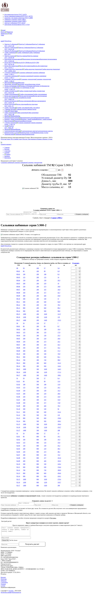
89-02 (18, 274)
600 (24, 302)
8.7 (58, 326)
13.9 (59, 384)
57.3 (59, 351)
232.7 (59, 427)
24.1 (59, 341)
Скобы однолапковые (25, 94)
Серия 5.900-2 (56, 218)
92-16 (18, 482)
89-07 (18, 289)
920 (45, 311)
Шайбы (12, 116)
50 (23, 268)
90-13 (18, 363)
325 (45, 289)
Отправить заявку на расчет (42, 501)
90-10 (18, 354)
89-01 (18, 271)
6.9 (58, 271)
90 (17, 323)
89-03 (18, 277)
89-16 (18, 317)
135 (59, 317)
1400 (24, 320)
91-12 (18, 415)
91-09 (18, 406)
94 (58, 409)
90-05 (18, 338)
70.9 (59, 354)
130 (38, 323)
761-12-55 (8, 28)
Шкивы (12, 129)
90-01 (18, 326)
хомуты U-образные (14, 23)
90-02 (18, 329)
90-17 (18, 375)
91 (17, 378)
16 (58, 283)
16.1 (59, 436)
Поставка (53, 518)
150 (24, 280)
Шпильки (14, 82)
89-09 (18, 295)
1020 (45, 314)
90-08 (18, 348)
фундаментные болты (15, 14)
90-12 (18, 360)
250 (24, 286)
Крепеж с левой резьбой (28, 119)
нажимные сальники (15, 21)
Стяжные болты (20, 109)
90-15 (18, 369)
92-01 (18, 436)
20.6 (59, 338)
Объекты (3, 580)
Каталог (3, 577)
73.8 (59, 403)
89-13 (18, 308)
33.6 (59, 442)
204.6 (59, 473)
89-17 (18, 320)
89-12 (18, 305)
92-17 (18, 485)
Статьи (3, 585)
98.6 (59, 311)
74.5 (59, 455)
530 (45, 299)
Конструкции (18, 121)
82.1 (59, 357)
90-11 (18, 357)
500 (24, 299)
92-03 (18, 442)
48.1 (59, 452)
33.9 (59, 396)
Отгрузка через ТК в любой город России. (27, 139)
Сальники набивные (7, 162)
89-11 (18, 302)
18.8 (59, 286)
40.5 (59, 449)
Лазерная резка (19, 134)
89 (17, 268)
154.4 (59, 467)
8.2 (58, 274)
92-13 (18, 473)
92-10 (18, 464)
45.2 (59, 445)
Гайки (11, 111)
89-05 (18, 283)
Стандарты (4, 582)
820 (45, 308)
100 (24, 274)
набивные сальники (15, 19)
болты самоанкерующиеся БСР (18, 16)
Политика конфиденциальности (11, 592)
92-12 (18, 470)
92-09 (18, 461)
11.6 (59, 381)
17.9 (59, 332)
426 (45, 295)
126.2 (59, 464)
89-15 (18, 314)
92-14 (18, 476)
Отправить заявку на (47, 209)
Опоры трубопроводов (26, 86)
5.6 (58, 268)
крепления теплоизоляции (17, 24)
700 (24, 305)
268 (59, 430)
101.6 (59, 458)
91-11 (18, 412)
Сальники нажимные (20, 162)
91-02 (18, 384)
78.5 (59, 305)
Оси (9, 126)
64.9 (59, 302)
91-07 (18, 400)
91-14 (18, 421)
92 (17, 433)
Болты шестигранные (25, 96)
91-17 (18, 430)
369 (59, 485)
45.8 (59, 295)
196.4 (59, 424)
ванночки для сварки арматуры (18, 18)
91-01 (18, 381)
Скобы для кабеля (22, 107)
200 (38, 268)
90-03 (18, 332)
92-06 (18, 452)
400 (24, 295)
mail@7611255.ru (6, 41)
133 (45, 277)
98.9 (59, 360)
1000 (24, 314)
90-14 (18, 366)
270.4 (59, 479)
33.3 (59, 390)
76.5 (59, 406)
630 (45, 302)
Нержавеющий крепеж (26, 117)
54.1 (59, 348)
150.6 (59, 418)
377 (45, 292)
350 (24, 292)
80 (23, 271)
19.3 (59, 439)
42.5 (59, 344)
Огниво (11, 590)
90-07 (18, 344)
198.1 (59, 375)
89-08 (18, 292)
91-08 (18, 403)
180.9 (59, 470)
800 (24, 308)
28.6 (59, 393)
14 (58, 277)
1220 (45, 317)
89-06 (18, 286)
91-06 (18, 396)
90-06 (18, 341)
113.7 (59, 314)
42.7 (59, 292)
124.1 (59, 366)
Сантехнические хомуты (28, 131)
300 (24, 289)
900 (24, 311)
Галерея (3, 584)
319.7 (59, 482)
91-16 (18, 427)
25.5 (59, 335)
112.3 (59, 363)
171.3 (59, 372)
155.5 (59, 320)
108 (45, 274)
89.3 (59, 308)
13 (58, 433)
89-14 (18, 311)
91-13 (18, 418)
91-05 (18, 393)
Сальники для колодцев (34, 162)
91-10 (18, 409)
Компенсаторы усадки (26, 132)
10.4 (59, 329)
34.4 (59, 289)
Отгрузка (4, 579)
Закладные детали (22, 84)
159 (45, 280)
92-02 (18, 439)
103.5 (59, 461)
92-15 (18, 479)
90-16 (18, 372)
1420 (45, 320)
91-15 (18, 424)
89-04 (18, 280)
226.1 (59, 476)
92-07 (18, 455)
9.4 (58, 378)
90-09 (18, 351)
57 (44, 268)
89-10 (18, 299)
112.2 (59, 412)
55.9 (59, 400)
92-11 (18, 467)
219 (45, 283)
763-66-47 (5, 37)
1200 (24, 317)
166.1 (59, 421)
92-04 (18, 445)
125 (24, 277)
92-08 (18, 458)
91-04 (18, 390)
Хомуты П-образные (24, 51)
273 (45, 286)
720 (45, 305)
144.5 (59, 369)
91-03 (18, 387)
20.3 (59, 280)
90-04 (18, 335)
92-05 (18, 449)
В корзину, (75, 263)
